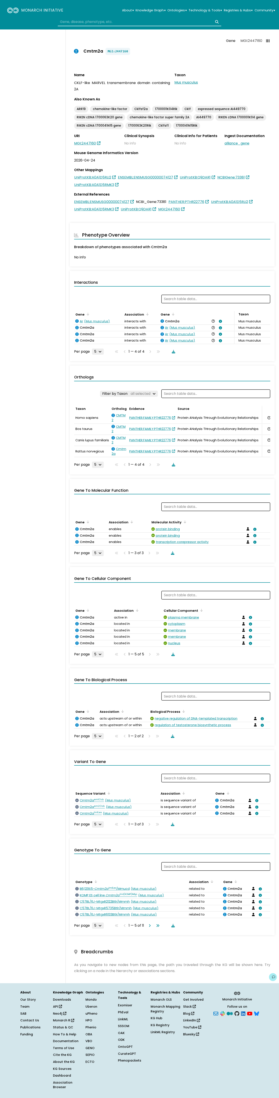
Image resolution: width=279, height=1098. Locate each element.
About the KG (64, 1062)
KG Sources (62, 1069)
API (56, 1006)
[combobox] (139, 21)
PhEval (123, 1012)
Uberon (91, 1006)
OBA (88, 1034)
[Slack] (222, 1013)
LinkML (123, 1019)
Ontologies (177, 10)
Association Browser (62, 1084)
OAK (121, 1033)
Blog (187, 1013)
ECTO (89, 1062)
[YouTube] (249, 1013)
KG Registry (160, 1025)
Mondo (91, 999)
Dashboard (62, 1075)
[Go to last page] (157, 925)
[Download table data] (172, 351)
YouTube (190, 1027)
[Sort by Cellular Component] (200, 610)
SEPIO (90, 1055)
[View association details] (219, 321)
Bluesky (189, 1034)
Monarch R (62, 1020)
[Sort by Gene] (87, 314)
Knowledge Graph (150, 10)
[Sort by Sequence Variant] (108, 793)
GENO (90, 1048)
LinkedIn (190, 1020)
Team (24, 1006)
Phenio (90, 1027)
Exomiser (125, 1005)
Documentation (65, 1041)
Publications (30, 1027)
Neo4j (58, 1013)
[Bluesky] (256, 1013)
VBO (88, 1041)
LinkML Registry (163, 1032)
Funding (26, 1034)
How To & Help (64, 1034)
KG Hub (156, 1018)
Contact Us (29, 1020)
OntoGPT (125, 1047)
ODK (121, 1040)
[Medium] (230, 1013)
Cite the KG (62, 1055)
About (128, 10)
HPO (88, 1020)
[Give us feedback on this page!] (273, 977)
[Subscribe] (215, 1013)
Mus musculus (186, 82)
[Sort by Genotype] (95, 881)
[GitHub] (237, 1013)
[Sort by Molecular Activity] (184, 522)
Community (265, 10)
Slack (188, 1006)
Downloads (62, 999)
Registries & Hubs (238, 10)
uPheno (91, 1013)
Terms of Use (63, 1048)
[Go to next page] (148, 925)
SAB (23, 1013)
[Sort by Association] (146, 314)
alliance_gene (237, 143)
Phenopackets (129, 1060)
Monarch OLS (161, 999)
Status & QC (63, 1027)
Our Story (28, 999)
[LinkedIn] (243, 1013)
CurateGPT (127, 1054)
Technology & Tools (205, 10)
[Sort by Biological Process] (182, 711)
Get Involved (193, 999)
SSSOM (123, 1026)
